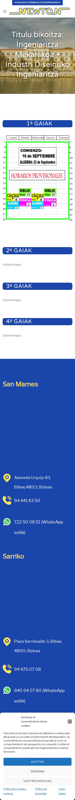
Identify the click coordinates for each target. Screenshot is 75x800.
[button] (70, 721)
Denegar (37, 771)
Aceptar (37, 761)
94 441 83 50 (27, 500)
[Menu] (5, 11)
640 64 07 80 (28, 690)
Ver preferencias (37, 781)
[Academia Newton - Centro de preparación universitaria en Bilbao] (39, 11)
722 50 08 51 (27, 522)
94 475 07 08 (27, 669)
